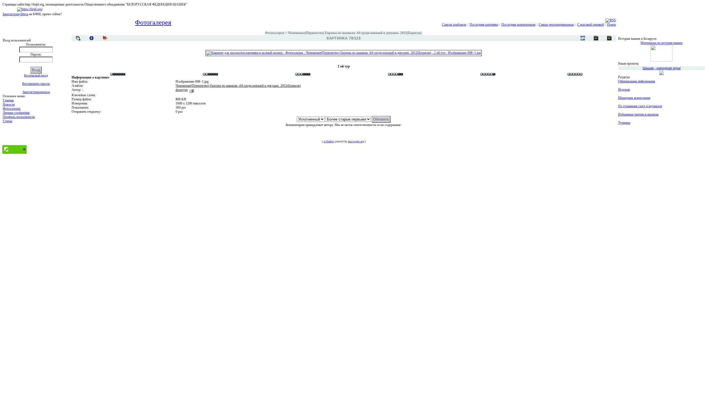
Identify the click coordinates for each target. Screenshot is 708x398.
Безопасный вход (36, 75)
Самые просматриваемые (556, 25)
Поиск (611, 25)
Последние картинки (484, 25)
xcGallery (329, 141)
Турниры (624, 123)
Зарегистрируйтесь (15, 14)
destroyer (182, 90)
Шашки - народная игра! (662, 68)
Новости (9, 104)
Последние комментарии (518, 25)
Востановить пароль (36, 84)
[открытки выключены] (582, 38)
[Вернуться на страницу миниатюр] (78, 38)
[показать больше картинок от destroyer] (191, 90)
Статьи (7, 121)
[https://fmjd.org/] (30, 9)
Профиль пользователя (19, 117)
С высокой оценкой (590, 25)
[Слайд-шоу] (104, 38)
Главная (8, 100)
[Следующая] (596, 38)
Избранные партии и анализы (638, 114)
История (624, 89)
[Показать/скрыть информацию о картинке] (91, 38)
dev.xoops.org (356, 141)
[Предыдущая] (609, 38)
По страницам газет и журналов (640, 106)
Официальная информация (636, 81)
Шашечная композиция (634, 98)
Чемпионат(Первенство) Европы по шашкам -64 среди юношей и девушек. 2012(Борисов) (354, 33)
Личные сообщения (16, 113)
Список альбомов (454, 25)
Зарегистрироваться (36, 92)
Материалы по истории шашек (662, 43)
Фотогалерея (11, 109)
